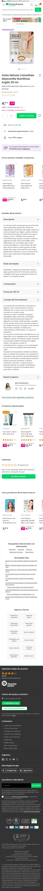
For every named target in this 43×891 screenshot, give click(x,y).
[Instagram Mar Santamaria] (16, 388)
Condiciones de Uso (21, 853)
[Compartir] (40, 75)
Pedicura (29, 549)
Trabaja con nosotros (12, 731)
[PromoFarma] (14, 5)
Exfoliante (12, 549)
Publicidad (8, 740)
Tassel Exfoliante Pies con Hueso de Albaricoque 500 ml (21, 591)
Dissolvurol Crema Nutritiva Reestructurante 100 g (21, 562)
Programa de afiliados (12, 734)
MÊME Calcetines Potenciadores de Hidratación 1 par (21, 566)
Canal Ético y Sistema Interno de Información (21, 860)
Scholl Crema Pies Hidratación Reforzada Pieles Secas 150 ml (21, 584)
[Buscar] (38, 9)
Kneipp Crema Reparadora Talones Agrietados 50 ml (21, 598)
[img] (21, 96)
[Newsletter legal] (3, 797)
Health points (9, 743)
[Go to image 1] (18, 69)
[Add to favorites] (39, 115)
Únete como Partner (12, 737)
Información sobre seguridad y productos (18, 397)
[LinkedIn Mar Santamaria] (20, 388)
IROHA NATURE (7, 92)
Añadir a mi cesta (27, 116)
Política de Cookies (21, 858)
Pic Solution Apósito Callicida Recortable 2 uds (19, 579)
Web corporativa (10, 745)
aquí (14, 715)
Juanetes (21, 549)
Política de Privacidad (32, 812)
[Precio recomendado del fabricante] (22, 107)
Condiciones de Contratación (21, 855)
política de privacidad (20, 797)
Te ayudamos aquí (11, 703)
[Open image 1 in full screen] (21, 47)
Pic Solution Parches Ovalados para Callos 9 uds (20, 575)
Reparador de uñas (16, 552)
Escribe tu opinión (18, 476)
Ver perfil (31, 388)
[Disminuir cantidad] (4, 115)
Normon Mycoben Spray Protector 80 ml (20, 587)
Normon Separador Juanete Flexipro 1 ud (20, 594)
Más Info (26, 149)
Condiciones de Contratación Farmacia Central (21, 857)
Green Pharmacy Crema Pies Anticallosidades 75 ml (21, 570)
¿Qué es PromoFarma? (13, 725)
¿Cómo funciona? (11, 728)
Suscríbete (36, 785)
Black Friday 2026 (10, 748)
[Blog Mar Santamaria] (25, 388)
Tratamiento (29, 552)
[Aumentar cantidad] (11, 115)
